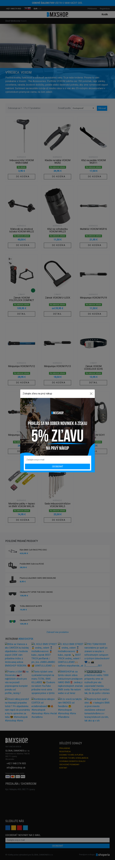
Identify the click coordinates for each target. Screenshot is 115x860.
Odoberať (57, 466)
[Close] (91, 393)
